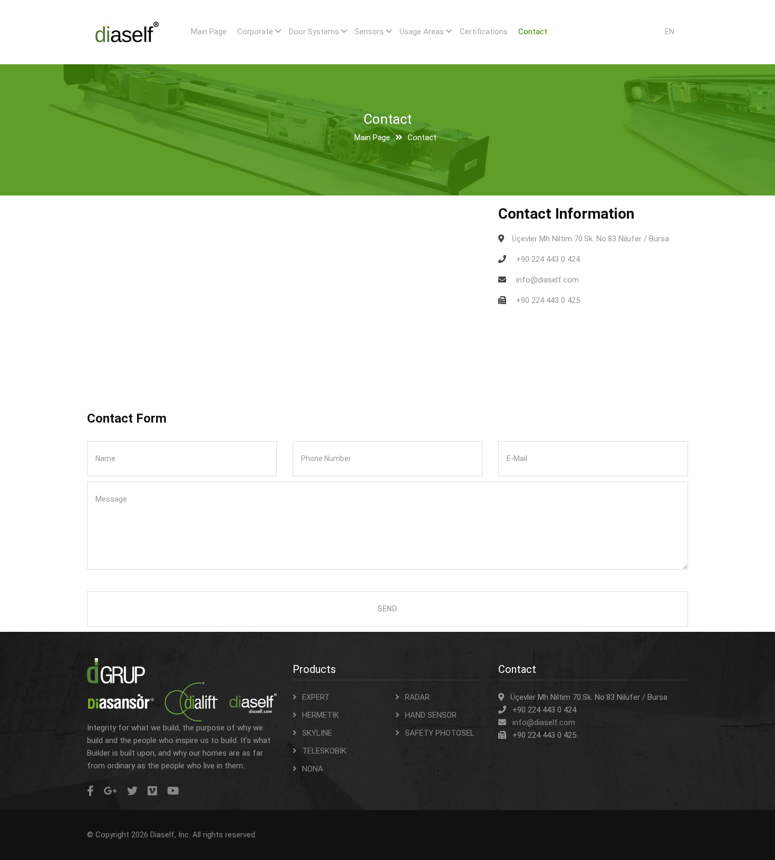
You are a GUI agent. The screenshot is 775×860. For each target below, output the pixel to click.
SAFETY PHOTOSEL (439, 733)
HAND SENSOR (431, 715)
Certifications (484, 31)
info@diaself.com (543, 722)
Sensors (369, 31)
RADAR (417, 697)
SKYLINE (317, 733)
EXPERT (316, 697)
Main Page (209, 31)
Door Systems (314, 31)
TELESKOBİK (324, 751)
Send (387, 608)
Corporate (255, 31)
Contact (532, 31)
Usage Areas (422, 31)
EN (669, 31)
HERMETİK (320, 715)
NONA (312, 769)
